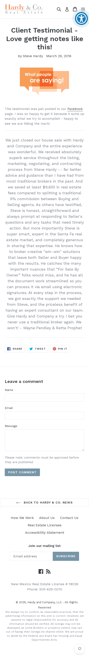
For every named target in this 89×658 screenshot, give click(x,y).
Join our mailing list (44, 546)
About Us (47, 518)
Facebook (75, 109)
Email (9, 408)
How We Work (22, 518)
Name (9, 390)
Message (11, 426)
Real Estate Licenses (45, 525)
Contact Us (69, 518)
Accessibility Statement (44, 532)
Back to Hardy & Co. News (48, 502)
